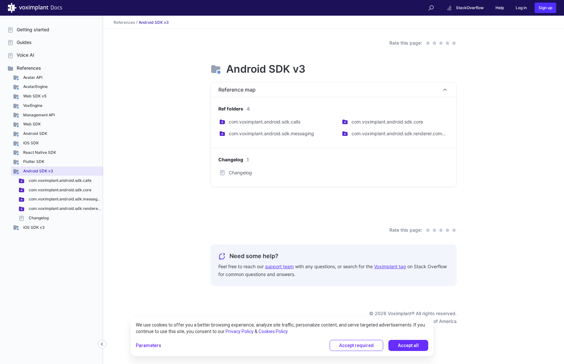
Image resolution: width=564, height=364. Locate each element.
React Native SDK (39, 152)
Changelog (38, 217)
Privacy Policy (240, 331)
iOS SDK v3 (33, 227)
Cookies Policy (273, 331)
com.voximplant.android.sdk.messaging (65, 199)
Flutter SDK (33, 161)
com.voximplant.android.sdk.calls (59, 180)
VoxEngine (32, 105)
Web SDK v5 (34, 96)
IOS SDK (30, 142)
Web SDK (31, 124)
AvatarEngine (35, 86)
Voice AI (25, 55)
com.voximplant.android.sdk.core (59, 189)
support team (279, 266)
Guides (24, 42)
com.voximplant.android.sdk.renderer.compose (65, 208)
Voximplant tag (390, 266)
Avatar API (32, 77)
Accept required (356, 345)
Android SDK (34, 133)
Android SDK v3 (37, 170)
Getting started (33, 29)
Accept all (408, 345)
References (29, 68)
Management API (38, 114)
